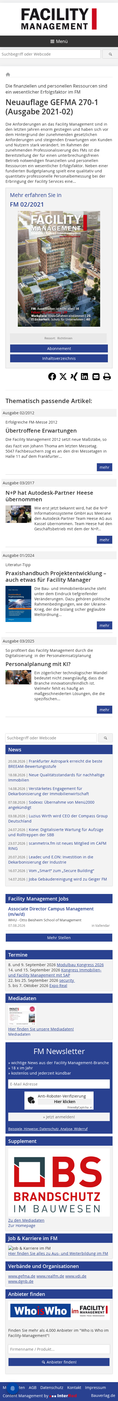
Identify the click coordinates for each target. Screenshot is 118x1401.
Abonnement (59, 348)
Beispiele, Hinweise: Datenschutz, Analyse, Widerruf (48, 1129)
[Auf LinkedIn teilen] (85, 379)
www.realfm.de (50, 1276)
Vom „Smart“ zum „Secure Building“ (51, 870)
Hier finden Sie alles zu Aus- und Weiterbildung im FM (58, 1253)
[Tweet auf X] (63, 379)
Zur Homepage (21, 1225)
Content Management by (26, 1395)
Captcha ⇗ (80, 1107)
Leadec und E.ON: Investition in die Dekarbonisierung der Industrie (50, 859)
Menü (62, 41)
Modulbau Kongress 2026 (80, 964)
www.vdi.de (75, 1276)
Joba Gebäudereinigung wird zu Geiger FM (57, 879)
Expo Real (58, 985)
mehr (104, 467)
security (67, 980)
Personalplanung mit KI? (38, 664)
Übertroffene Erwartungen (41, 430)
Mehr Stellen (59, 937)
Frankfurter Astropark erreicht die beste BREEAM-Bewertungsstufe (55, 764)
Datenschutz (51, 1387)
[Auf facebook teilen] (52, 379)
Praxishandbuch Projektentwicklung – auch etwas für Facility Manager (55, 576)
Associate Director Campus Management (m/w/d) (51, 911)
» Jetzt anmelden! (59, 1116)
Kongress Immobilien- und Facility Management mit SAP (55, 972)
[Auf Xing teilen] (74, 379)
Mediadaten (19, 1034)
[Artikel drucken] (107, 376)
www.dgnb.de (20, 1281)
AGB (32, 1387)
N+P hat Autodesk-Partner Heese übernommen (49, 496)
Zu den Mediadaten (26, 1220)
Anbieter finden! (61, 1362)
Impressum (95, 1387)
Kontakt (74, 1387)
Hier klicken (64, 1101)
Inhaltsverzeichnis (59, 358)
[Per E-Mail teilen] (96, 376)
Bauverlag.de (103, 1395)
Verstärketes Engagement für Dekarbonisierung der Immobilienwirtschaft (48, 791)
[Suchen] (110, 54)
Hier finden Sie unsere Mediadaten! (41, 1029)
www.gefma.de (21, 1276)
